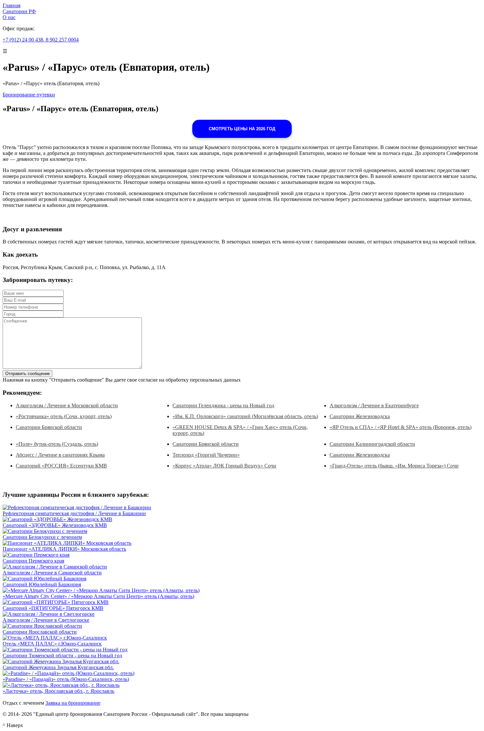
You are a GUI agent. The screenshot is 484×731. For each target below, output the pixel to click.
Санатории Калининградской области (372, 444)
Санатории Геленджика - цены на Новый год (223, 405)
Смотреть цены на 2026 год (242, 128)
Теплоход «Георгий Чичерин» (206, 455)
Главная (11, 5)
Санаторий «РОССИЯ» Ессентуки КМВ (61, 465)
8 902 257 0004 (61, 39)
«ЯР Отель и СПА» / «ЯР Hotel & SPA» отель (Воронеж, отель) (400, 427)
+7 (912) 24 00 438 (23, 39)
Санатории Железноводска (360, 416)
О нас (9, 17)
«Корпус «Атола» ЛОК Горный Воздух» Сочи (224, 465)
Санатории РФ (19, 11)
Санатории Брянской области (49, 427)
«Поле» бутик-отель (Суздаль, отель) (57, 444)
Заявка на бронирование (72, 703)
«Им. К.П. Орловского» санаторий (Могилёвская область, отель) (245, 416)
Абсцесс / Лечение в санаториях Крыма (60, 455)
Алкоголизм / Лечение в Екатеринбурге (374, 405)
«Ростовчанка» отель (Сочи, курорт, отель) (64, 416)
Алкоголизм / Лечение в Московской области (67, 405)
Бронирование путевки (29, 94)
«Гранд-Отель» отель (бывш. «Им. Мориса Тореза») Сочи (394, 465)
